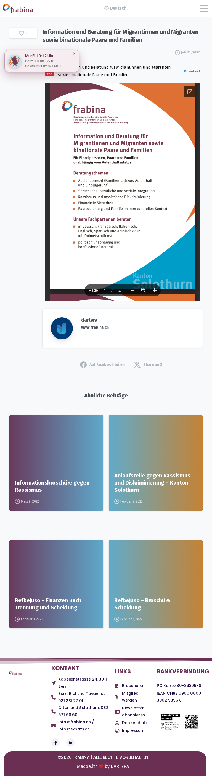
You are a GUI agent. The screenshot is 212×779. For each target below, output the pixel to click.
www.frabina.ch (95, 327)
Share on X (152, 364)
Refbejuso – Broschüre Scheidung (142, 604)
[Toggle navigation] (203, 8)
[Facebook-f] (55, 742)
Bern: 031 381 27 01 (40, 61)
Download (192, 71)
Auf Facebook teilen (106, 364)
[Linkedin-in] (70, 742)
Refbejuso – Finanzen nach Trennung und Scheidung (48, 604)
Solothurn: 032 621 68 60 (43, 66)
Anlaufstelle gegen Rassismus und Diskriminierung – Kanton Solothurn (152, 482)
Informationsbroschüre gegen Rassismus (52, 486)
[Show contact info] (14, 61)
